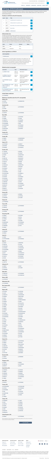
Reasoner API (28, 443)
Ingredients (28, 5)
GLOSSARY (4, 449)
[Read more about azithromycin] (31, 56)
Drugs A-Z (23, 5)
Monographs (33, 5)
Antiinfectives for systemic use (16, 20)
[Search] (48, 3)
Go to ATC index (25, 422)
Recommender (13, 443)
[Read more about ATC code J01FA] (31, 28)
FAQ (13, 449)
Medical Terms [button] (45, 5)
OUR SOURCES (9, 449)
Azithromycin (13, 30)
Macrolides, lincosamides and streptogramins (19, 25)
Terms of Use (47, 458)
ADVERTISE (16, 449)
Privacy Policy (42, 458)
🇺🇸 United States (40, 440)
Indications (39, 5)
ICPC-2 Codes (20, 445)
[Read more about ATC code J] (31, 20)
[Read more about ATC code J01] (31, 23)
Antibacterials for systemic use (16, 22)
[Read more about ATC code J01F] (31, 26)
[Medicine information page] (31, 72)
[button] (40, 444)
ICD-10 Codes (20, 443)
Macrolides (12, 28)
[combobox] (34, 3)
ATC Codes (20, 442)
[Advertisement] (25, 431)
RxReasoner (28, 442)
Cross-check (12, 442)
